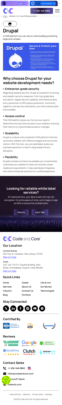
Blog (5, 294)
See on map (9, 257)
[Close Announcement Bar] (59, 3)
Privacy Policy (37, 394)
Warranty (26, 394)
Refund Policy (15, 394)
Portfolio (26, 294)
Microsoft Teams (16, 379)
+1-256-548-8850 (16, 368)
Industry (7, 290)
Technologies (47, 290)
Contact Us (27, 290)
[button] (57, 11)
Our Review (46, 286)
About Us (26, 286)
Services (7, 286)
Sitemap (48, 394)
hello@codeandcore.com (20, 373)
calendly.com (14, 384)
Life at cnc (45, 282)
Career (25, 282)
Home (6, 282)
